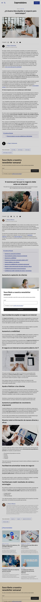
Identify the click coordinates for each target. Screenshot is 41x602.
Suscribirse (20, 309)
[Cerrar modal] (38, 290)
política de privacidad (18, 305)
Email (5, 300)
